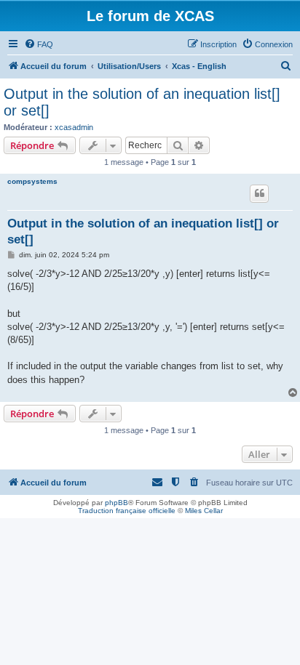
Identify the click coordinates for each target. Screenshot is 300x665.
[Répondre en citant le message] (259, 193)
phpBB (116, 503)
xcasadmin (74, 127)
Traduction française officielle (126, 511)
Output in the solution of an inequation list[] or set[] (142, 102)
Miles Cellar (204, 511)
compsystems (32, 181)
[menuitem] (38, 44)
